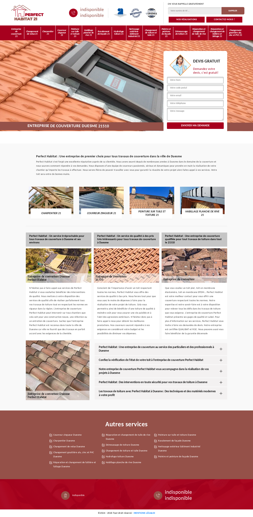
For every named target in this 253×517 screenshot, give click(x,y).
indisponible (92, 10)
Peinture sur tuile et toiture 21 (75, 33)
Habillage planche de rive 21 (88, 32)
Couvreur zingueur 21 (61, 32)
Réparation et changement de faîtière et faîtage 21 (217, 33)
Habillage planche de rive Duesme (123, 462)
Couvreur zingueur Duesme (67, 435)
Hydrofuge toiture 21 (119, 32)
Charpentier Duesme (64, 441)
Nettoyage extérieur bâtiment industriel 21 (134, 33)
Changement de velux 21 (32, 32)
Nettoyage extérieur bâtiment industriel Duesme (179, 448)
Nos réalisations (186, 19)
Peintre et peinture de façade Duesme (178, 456)
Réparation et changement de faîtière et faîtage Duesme (74, 464)
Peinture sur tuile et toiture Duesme (177, 435)
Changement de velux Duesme (69, 446)
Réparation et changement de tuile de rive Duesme (128, 437)
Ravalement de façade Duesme (174, 441)
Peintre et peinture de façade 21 (166, 33)
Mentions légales (144, 513)
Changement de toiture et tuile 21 (151, 32)
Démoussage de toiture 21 (181, 32)
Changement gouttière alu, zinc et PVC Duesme (73, 454)
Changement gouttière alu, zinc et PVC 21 (235, 32)
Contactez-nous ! (224, 19)
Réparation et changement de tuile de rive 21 (199, 33)
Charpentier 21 (48, 32)
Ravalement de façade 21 (104, 32)
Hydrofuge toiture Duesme (120, 456)
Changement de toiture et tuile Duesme (126, 451)
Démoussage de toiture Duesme (122, 445)
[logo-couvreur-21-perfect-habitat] (27, 13)
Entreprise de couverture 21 (16, 33)
